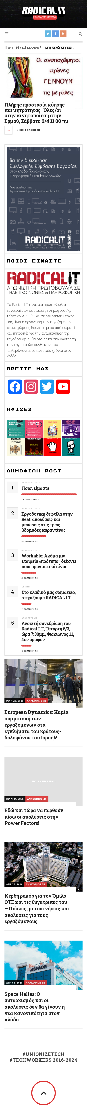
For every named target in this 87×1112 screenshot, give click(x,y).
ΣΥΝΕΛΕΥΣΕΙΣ (29, 617)
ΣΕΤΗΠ (25, 586)
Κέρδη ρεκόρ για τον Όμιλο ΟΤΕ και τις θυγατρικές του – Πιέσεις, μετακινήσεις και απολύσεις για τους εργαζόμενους (36, 908)
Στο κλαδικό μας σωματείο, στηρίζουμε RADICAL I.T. (48, 594)
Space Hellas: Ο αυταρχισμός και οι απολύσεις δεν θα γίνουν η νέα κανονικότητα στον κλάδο (34, 1007)
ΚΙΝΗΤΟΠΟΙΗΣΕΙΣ (30, 129)
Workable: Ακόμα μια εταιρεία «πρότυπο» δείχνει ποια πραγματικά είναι (48, 561)
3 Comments (29, 577)
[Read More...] (9, 130)
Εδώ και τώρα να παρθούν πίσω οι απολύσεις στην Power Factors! (33, 816)
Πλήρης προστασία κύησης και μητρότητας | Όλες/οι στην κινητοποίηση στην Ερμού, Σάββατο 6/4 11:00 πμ (36, 112)
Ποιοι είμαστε (35, 488)
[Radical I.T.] (43, 13)
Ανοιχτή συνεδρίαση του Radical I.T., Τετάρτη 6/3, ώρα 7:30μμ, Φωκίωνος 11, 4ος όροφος (47, 631)
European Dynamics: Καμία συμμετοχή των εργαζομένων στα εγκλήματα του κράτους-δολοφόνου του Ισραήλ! (36, 725)
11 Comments (30, 499)
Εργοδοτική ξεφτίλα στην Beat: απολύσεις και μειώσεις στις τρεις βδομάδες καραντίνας (46, 522)
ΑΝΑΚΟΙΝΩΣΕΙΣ (30, 482)
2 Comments (29, 609)
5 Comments (29, 541)
